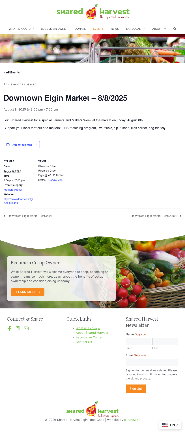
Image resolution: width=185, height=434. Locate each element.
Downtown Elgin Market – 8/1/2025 (30, 216)
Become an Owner (54, 28)
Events (98, 28)
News (115, 28)
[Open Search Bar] (175, 28)
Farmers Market (13, 189)
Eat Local (133, 28)
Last (155, 348)
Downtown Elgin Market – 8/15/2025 (154, 216)
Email (136, 355)
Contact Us (84, 342)
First (129, 348)
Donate (80, 28)
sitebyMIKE (132, 420)
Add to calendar (22, 144)
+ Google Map (54, 180)
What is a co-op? (21, 28)
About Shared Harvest (92, 332)
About (157, 28)
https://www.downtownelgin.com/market (18, 200)
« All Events (12, 72)
